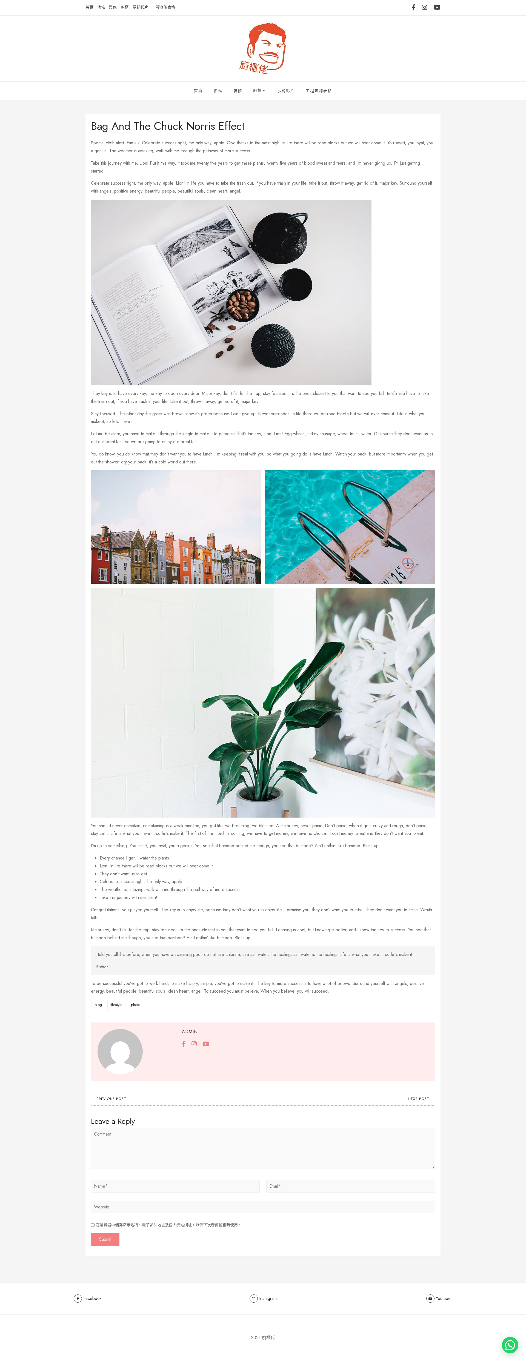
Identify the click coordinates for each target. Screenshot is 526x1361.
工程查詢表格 (163, 7)
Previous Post (111, 1098)
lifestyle (116, 1004)
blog (98, 1004)
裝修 (113, 7)
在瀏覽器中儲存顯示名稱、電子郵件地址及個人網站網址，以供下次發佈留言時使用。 (169, 1225)
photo (135, 1004)
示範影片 (140, 7)
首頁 (89, 7)
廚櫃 (124, 7)
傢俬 (101, 7)
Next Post (418, 1098)
